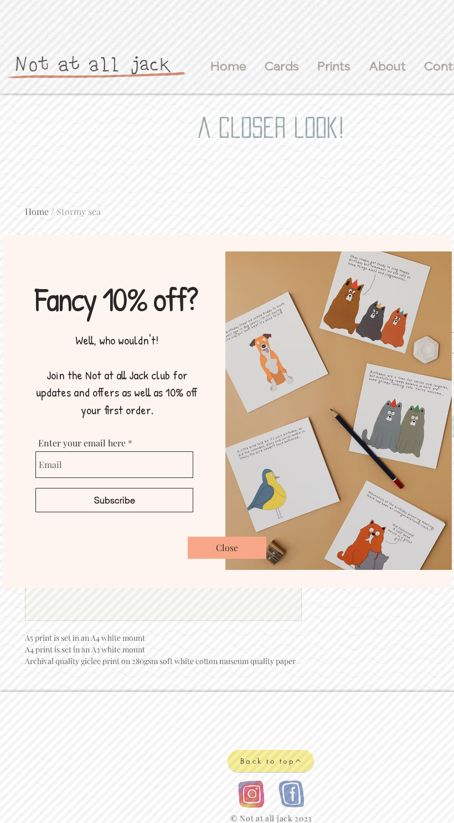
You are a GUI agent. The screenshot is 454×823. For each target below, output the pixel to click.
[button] (227, 548)
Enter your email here (82, 443)
